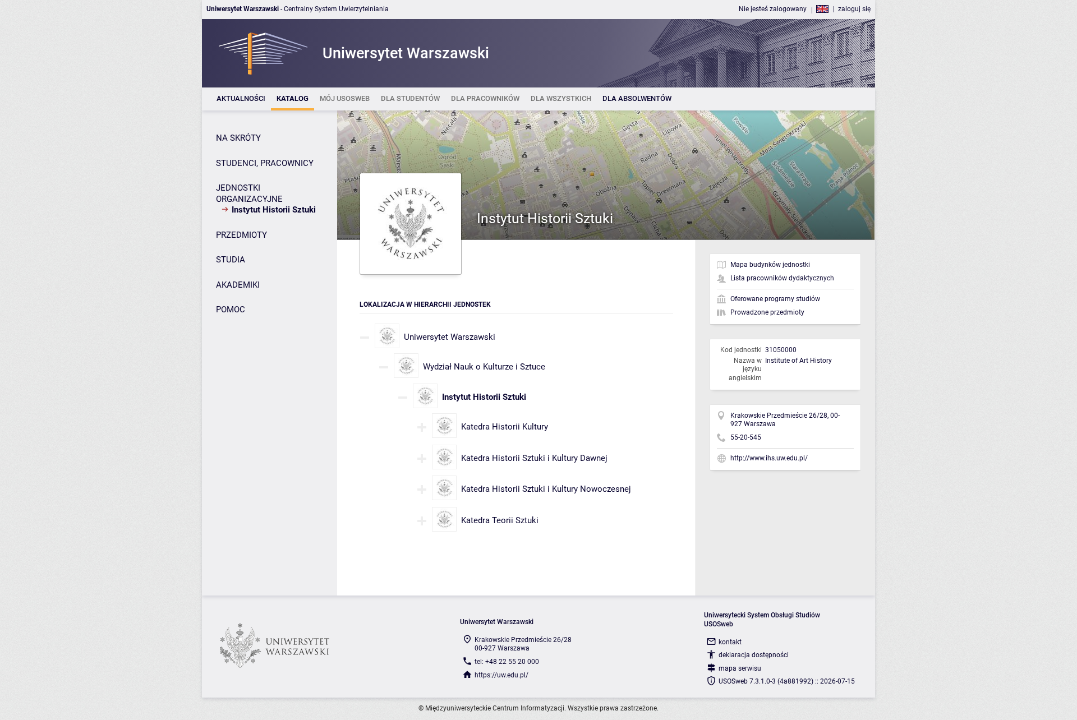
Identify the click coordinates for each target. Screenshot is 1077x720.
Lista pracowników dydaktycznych (782, 278)
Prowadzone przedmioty (767, 312)
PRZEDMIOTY (241, 235)
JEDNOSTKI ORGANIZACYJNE (249, 193)
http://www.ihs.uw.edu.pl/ (769, 458)
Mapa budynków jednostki (770, 265)
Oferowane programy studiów (775, 299)
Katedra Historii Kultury (504, 427)
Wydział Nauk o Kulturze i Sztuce (484, 367)
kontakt (730, 642)
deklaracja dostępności (754, 655)
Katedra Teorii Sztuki (499, 520)
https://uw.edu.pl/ (501, 675)
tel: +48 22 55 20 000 (507, 662)
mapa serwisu (740, 668)
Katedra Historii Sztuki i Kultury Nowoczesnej (546, 489)
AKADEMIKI (238, 285)
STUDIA (230, 260)
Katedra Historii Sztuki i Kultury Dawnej (534, 458)
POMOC (230, 309)
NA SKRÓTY (238, 138)
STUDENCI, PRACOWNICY (265, 163)
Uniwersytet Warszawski (449, 337)
